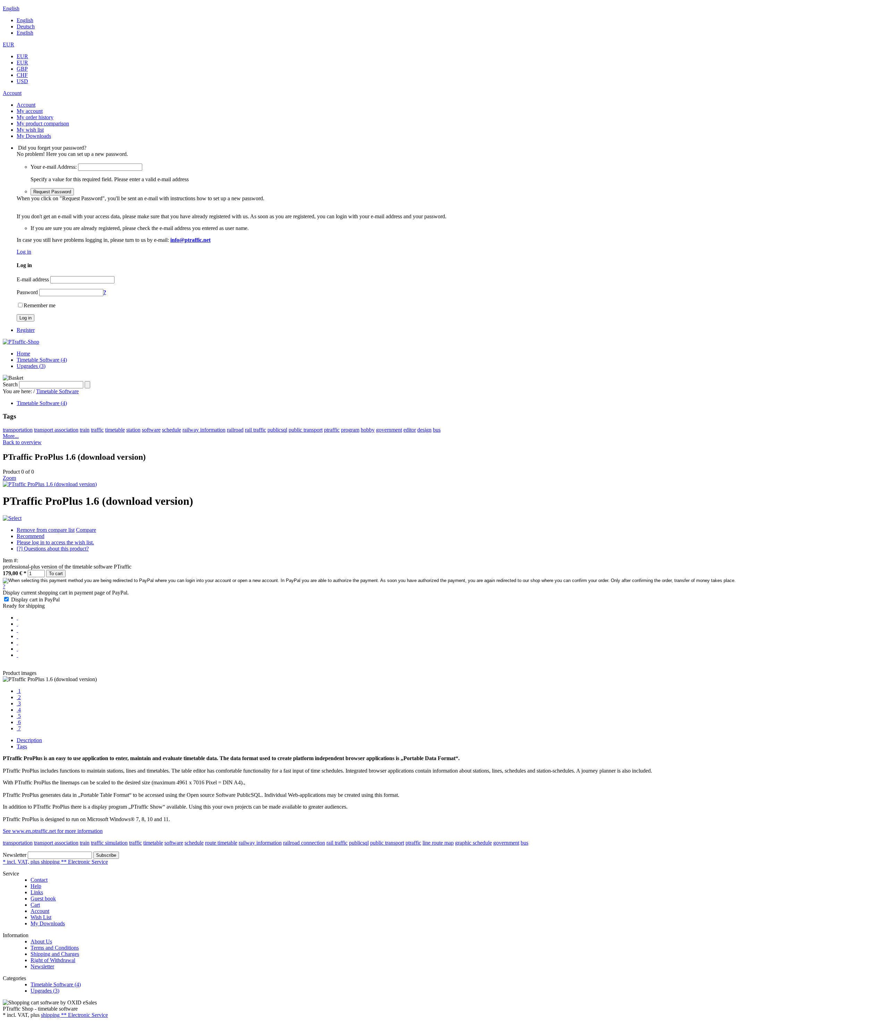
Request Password (52, 191)
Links (37, 892)
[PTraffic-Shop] (21, 342)
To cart (56, 573)
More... (11, 436)
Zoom (9, 478)
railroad (235, 430)
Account (40, 911)
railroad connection (304, 843)
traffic (97, 430)
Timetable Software (57, 391)
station (133, 430)
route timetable (221, 843)
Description (29, 740)
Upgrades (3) (31, 366)
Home (23, 354)
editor (409, 430)
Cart (35, 905)
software (151, 430)
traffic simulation (109, 843)
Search (10, 384)
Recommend (30, 536)
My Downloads (48, 923)
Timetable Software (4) (42, 360)
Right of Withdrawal (53, 960)
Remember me (40, 305)
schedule (171, 430)
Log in (24, 252)
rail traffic (255, 430)
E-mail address (33, 279)
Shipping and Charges (55, 954)
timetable (115, 430)
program (350, 430)
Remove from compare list (46, 530)
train (84, 430)
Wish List (41, 917)
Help (36, 886)
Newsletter (14, 855)
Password (27, 292)
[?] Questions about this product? (53, 549)
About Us (41, 941)
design (424, 430)
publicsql (277, 430)
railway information (203, 430)
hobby (368, 430)
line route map (438, 843)
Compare (86, 530)
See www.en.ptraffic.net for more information (53, 831)
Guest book (43, 898)
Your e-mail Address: (54, 167)
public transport (306, 430)
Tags (22, 746)
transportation (18, 430)
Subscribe (106, 855)
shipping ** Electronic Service (74, 1015)
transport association (56, 430)
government (389, 430)
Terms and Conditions (55, 948)
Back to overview (22, 442)
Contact (39, 880)
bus (437, 430)
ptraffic (332, 430)
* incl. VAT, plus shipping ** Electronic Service (55, 862)
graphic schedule (473, 843)
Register (26, 330)
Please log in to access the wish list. (55, 542)
